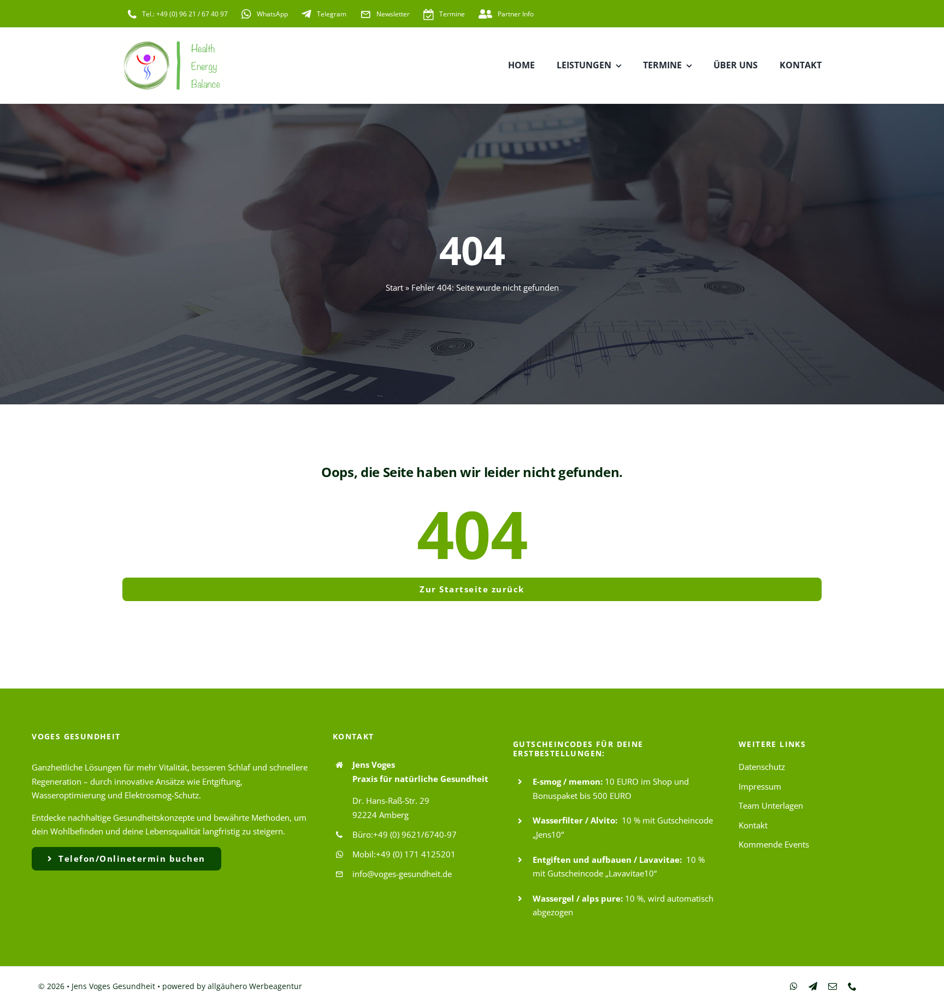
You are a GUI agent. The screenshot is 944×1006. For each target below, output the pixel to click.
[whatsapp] (794, 986)
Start (394, 287)
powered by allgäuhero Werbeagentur (232, 986)
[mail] (832, 986)
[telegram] (813, 986)
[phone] (852, 986)
